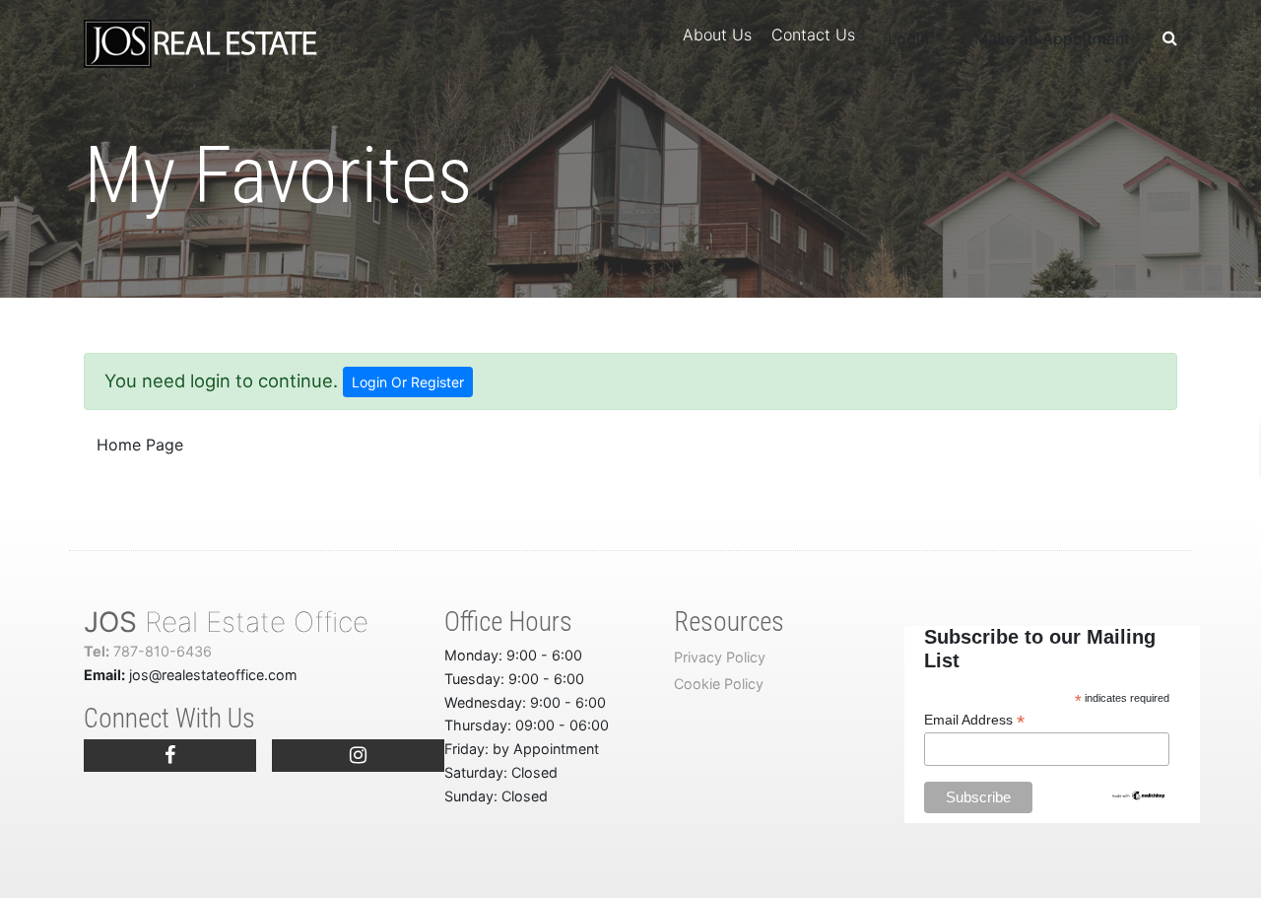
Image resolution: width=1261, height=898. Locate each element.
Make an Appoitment (1052, 38)
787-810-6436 (148, 651)
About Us (717, 34)
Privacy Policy (719, 657)
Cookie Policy (718, 683)
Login (908, 38)
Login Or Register (408, 382)
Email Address (974, 720)
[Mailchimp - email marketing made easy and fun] (1138, 793)
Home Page (140, 444)
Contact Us (813, 34)
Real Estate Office (226, 622)
